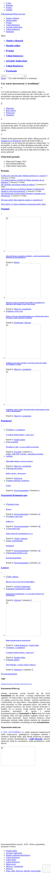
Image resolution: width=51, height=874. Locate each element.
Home (3, 78)
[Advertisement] (25, 805)
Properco (9, 509)
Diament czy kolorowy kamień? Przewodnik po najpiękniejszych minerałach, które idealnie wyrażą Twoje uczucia (25, 303)
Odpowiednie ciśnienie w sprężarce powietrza (19, 461)
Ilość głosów (11, 110)
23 (39, 563)
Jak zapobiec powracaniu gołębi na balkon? (18, 184)
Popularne (6, 420)
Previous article (7, 200)
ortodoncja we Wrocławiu (11, 141)
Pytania (9, 7)
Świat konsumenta (21, 490)
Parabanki (10, 32)
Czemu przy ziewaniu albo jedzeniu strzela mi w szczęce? (23, 176)
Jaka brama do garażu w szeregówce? (28, 200)
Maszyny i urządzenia (22, 309)
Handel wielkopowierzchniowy (18, 855)
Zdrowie (27, 323)
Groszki (8, 485)
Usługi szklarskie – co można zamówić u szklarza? (21, 664)
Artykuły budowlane (14, 27)
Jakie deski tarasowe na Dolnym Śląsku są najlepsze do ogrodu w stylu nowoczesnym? (22, 190)
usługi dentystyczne (26, 684)
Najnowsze (10, 113)
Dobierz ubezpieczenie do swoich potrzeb (18, 640)
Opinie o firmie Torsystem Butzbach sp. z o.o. (19, 533)
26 (39, 551)
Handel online (11, 20)
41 (39, 514)
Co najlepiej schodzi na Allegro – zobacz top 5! (20, 434)
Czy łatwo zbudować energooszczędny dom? (28, 204)
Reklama (9, 5)
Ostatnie (5, 209)
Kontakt (9, 10)
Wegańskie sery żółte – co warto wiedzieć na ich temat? (22, 447)
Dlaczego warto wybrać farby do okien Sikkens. (20, 581)
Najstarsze (10, 115)
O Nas (8, 3)
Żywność (17, 452)
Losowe (5, 567)
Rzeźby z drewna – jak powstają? (16, 473)
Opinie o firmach (12, 18)
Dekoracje (18, 478)
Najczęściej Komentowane (14, 495)
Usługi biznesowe (13, 25)
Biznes (16, 262)
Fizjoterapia (18, 323)
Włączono (10, 108)
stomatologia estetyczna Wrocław (10, 684)
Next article (5, 204)
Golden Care (10, 521)
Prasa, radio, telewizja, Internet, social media (23, 871)
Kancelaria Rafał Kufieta (13, 558)
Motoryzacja (11, 864)
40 (39, 526)
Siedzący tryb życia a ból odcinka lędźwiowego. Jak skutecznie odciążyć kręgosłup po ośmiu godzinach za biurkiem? (27, 316)
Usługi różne (34, 645)
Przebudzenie (10, 545)
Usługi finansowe (13, 29)
